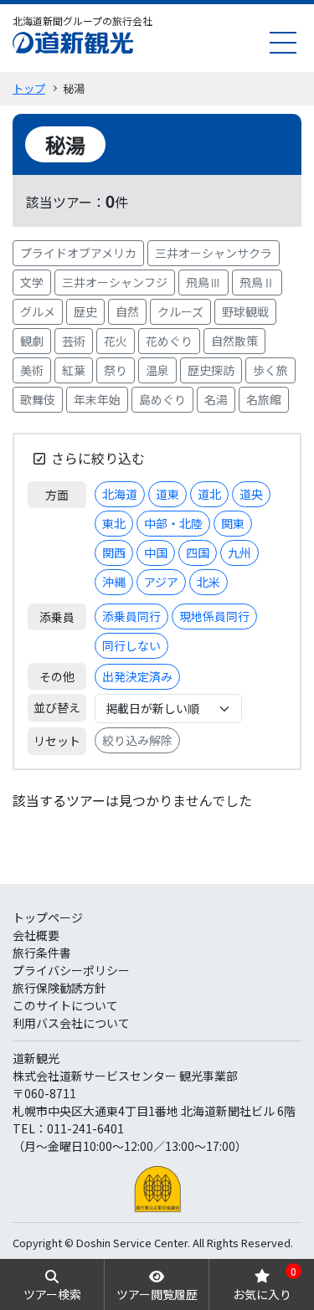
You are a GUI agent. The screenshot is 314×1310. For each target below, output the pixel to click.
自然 (127, 311)
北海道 (119, 493)
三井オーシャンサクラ (213, 252)
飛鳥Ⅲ (203, 282)
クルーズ (180, 311)
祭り (115, 370)
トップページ (48, 917)
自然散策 (234, 340)
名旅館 (263, 399)
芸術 (73, 340)
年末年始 (97, 399)
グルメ (37, 311)
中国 (155, 552)
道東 (167, 493)
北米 (208, 581)
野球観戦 (245, 311)
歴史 (85, 311)
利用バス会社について (71, 1023)
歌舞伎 (37, 399)
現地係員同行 (214, 616)
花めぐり (169, 340)
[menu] (283, 42)
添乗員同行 (131, 616)
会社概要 (36, 935)
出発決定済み (137, 676)
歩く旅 (270, 370)
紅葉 (73, 370)
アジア (161, 581)
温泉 (157, 370)
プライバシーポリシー (71, 970)
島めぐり (162, 399)
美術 (32, 370)
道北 (209, 493)
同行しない (131, 645)
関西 (114, 552)
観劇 (32, 340)
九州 (239, 552)
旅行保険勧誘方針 (59, 987)
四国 (197, 552)
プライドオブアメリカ (78, 252)
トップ (29, 88)
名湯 (216, 399)
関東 (233, 523)
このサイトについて (65, 1005)
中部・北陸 (173, 523)
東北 (114, 523)
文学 (32, 282)
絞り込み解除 (137, 740)
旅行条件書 (42, 952)
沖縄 (114, 581)
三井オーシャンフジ (114, 282)
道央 (251, 493)
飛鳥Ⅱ (257, 282)
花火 (115, 340)
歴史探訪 (211, 370)
